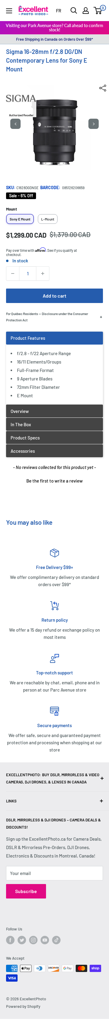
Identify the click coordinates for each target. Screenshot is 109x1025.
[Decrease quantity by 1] (12, 273)
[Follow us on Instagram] (33, 940)
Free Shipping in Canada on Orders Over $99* (54, 39)
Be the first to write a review (54, 480)
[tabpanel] (54, 368)
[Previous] (15, 124)
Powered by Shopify (23, 1006)
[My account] (86, 10)
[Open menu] (9, 10)
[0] (98, 10)
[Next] (93, 124)
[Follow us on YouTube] (45, 940)
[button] (54, 480)
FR (58, 10)
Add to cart (54, 295)
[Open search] (74, 10)
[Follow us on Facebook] (10, 940)
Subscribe (26, 891)
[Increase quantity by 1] (42, 273)
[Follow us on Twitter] (22, 940)
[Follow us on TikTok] (56, 940)
